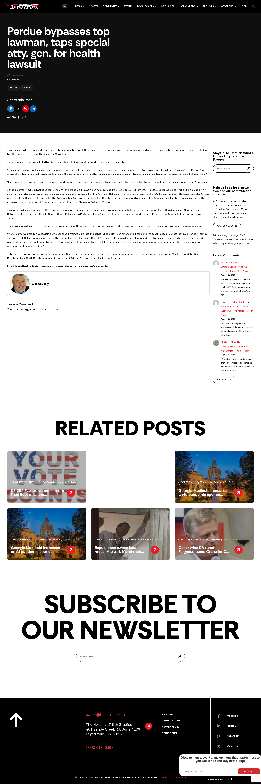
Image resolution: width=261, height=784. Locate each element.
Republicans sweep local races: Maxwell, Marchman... (119, 549)
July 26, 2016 (230, 539)
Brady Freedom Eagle (233, 302)
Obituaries (167, 6)
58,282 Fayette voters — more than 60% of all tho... (37, 492)
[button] (83, 6)
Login (243, 6)
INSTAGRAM (232, 736)
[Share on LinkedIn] (33, 108)
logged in (29, 309)
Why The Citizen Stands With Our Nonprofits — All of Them (235, 267)
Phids (224, 342)
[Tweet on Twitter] (18, 108)
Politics (13, 88)
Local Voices (145, 6)
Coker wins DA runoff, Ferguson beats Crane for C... (203, 549)
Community (110, 6)
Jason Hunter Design (173, 777)
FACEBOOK (232, 716)
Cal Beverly (13, 79)
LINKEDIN (231, 726)
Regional (27, 88)
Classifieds (188, 6)
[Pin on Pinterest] (26, 108)
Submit (249, 168)
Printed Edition (171, 720)
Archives (208, 6)
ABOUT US (167, 714)
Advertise (227, 6)
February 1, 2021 (223, 482)
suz (223, 262)
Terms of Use (169, 733)
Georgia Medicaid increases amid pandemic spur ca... (202, 492)
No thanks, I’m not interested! (220, 779)
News (78, 6)
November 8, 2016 (149, 539)
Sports (93, 6)
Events (128, 6)
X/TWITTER (232, 746)
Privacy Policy (170, 727)
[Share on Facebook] (11, 108)
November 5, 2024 (66, 482)
